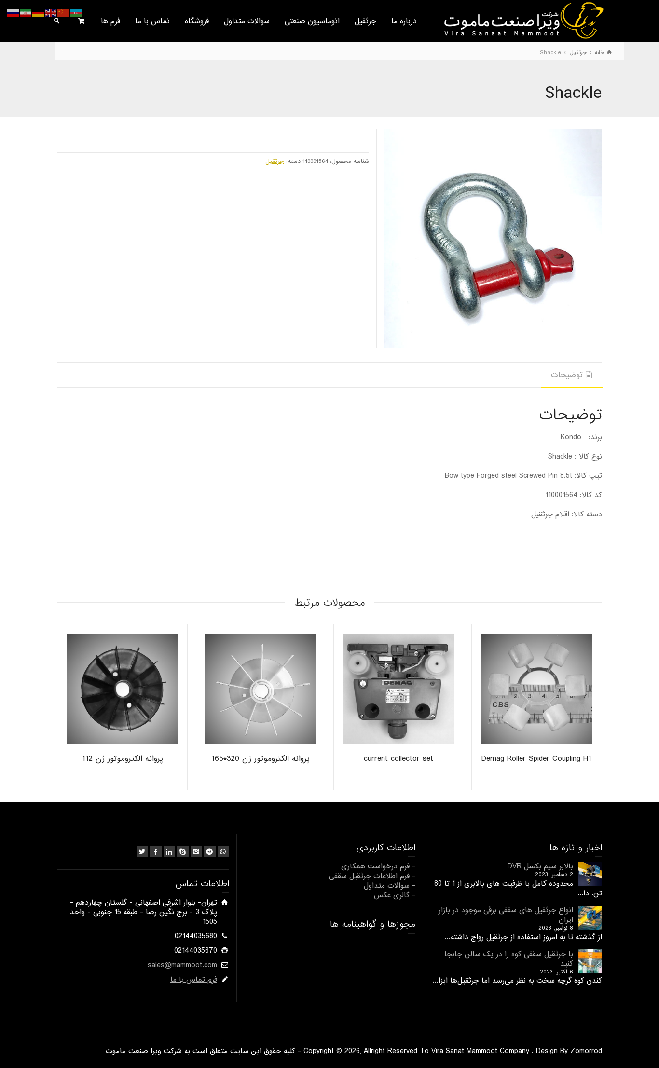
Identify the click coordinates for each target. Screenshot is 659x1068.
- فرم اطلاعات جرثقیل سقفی (372, 876)
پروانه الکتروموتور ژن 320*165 (260, 759)
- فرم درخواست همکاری (378, 866)
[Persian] (26, 13)
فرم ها (110, 21)
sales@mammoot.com (182, 965)
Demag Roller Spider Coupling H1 (536, 759)
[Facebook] (156, 851)
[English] (51, 13)
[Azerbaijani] (76, 13)
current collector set (398, 759)
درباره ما (404, 21)
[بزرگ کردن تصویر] (493, 238)
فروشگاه (197, 21)
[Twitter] (142, 851)
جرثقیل (365, 21)
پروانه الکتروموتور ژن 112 (122, 759)
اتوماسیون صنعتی (312, 21)
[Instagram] (196, 851)
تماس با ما (152, 21)
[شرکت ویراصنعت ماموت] (522, 20)
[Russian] (13, 13)
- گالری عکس (394, 895)
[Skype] (183, 851)
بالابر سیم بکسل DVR (540, 866)
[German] (38, 13)
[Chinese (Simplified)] (63, 13)
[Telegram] (210, 851)
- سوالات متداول (389, 886)
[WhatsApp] (223, 851)
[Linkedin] (169, 851)
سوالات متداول (247, 21)
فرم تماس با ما (193, 980)
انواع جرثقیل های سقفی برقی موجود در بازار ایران (506, 915)
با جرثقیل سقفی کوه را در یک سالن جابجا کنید (508, 959)
